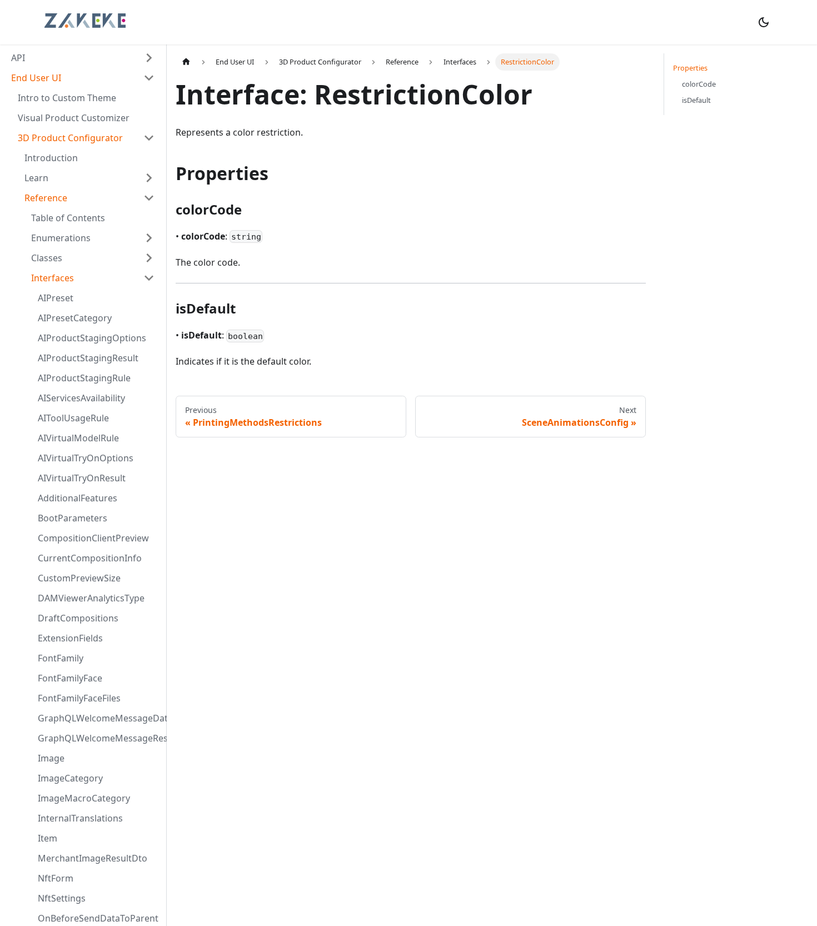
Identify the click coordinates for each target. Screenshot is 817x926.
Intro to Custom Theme (67, 98)
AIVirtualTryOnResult (82, 478)
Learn (36, 178)
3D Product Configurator (70, 138)
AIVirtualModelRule (78, 438)
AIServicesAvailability (81, 398)
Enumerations (61, 238)
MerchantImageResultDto (92, 858)
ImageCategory (70, 778)
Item (47, 838)
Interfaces (52, 278)
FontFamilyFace (70, 678)
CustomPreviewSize (79, 578)
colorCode (699, 84)
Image (51, 758)
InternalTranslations (80, 818)
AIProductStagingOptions (92, 338)
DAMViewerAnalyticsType (91, 598)
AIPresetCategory (75, 318)
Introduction (51, 158)
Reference (45, 198)
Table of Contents (68, 218)
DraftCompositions (78, 618)
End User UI (36, 78)
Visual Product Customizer (73, 118)
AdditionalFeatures (77, 498)
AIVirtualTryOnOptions (85, 458)
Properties (690, 68)
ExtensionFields (70, 638)
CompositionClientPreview (93, 538)
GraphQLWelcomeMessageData (99, 718)
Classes (46, 258)
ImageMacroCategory (84, 798)
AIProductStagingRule (84, 378)
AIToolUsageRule (73, 418)
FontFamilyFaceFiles (79, 698)
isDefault (696, 100)
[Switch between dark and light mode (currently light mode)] (764, 22)
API (18, 58)
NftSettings (62, 898)
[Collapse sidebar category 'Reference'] (149, 198)
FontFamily (60, 658)
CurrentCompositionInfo (90, 558)
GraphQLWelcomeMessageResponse (99, 738)
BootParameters (72, 518)
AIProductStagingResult (88, 358)
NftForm (55, 878)
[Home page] (186, 62)
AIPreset (55, 298)
